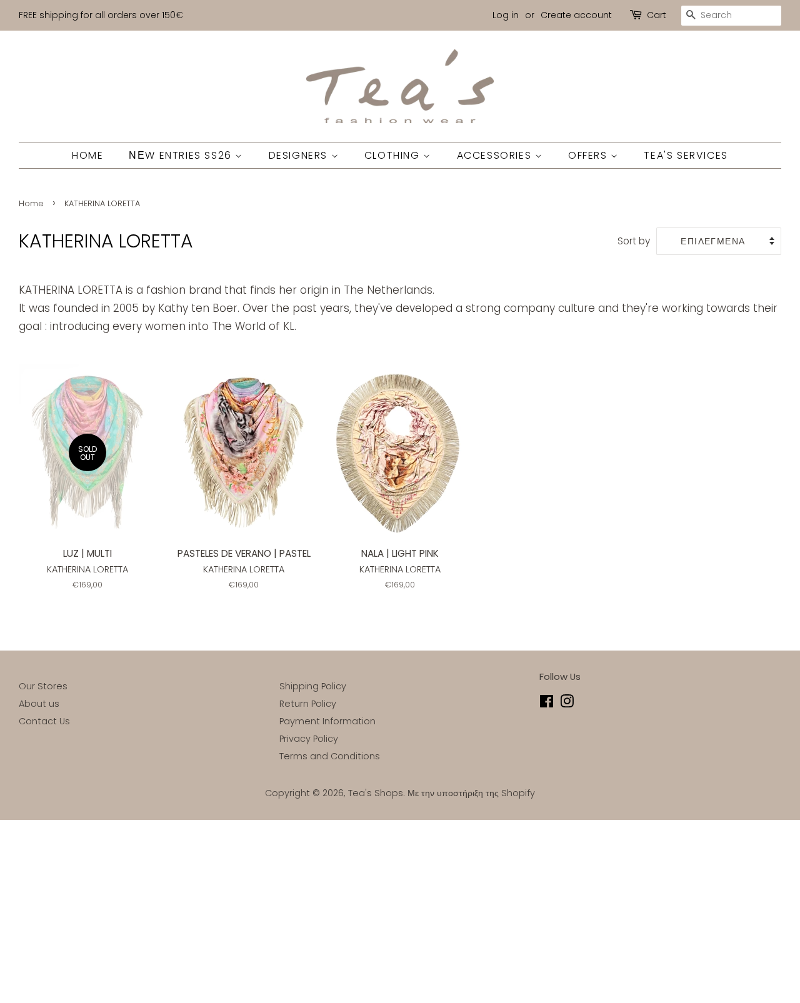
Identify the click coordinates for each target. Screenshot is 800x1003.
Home (31, 203)
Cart (656, 15)
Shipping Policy (312, 686)
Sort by (634, 240)
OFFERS (589, 155)
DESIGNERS (300, 155)
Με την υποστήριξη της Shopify (471, 793)
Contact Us (44, 721)
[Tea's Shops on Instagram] (567, 703)
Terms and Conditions (329, 756)
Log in (505, 15)
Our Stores (43, 686)
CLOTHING (393, 155)
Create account (576, 15)
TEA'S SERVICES (686, 155)
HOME (87, 155)
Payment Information (327, 721)
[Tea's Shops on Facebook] (546, 703)
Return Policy (307, 703)
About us (39, 703)
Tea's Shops (375, 793)
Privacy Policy (308, 738)
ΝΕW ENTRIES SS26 (182, 155)
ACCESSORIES (496, 155)
